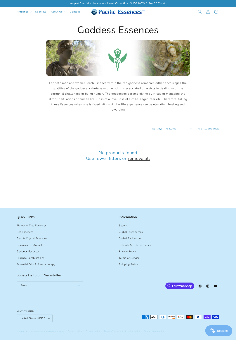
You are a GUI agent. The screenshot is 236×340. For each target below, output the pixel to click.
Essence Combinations (31, 258)
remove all (139, 158)
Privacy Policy (127, 251)
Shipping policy (132, 331)
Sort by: (157, 128)
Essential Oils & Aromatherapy (36, 264)
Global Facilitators (130, 238)
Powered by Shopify (54, 331)
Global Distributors (131, 232)
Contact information (154, 331)
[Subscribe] (79, 285)
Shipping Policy (128, 264)
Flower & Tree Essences (31, 225)
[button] (23, 12)
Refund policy (75, 331)
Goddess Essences (28, 251)
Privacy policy (93, 331)
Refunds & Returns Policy (135, 245)
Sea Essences (25, 232)
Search (123, 225)
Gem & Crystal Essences (32, 238)
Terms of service (112, 331)
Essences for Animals (30, 245)
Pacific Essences (34, 331)
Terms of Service (129, 258)
